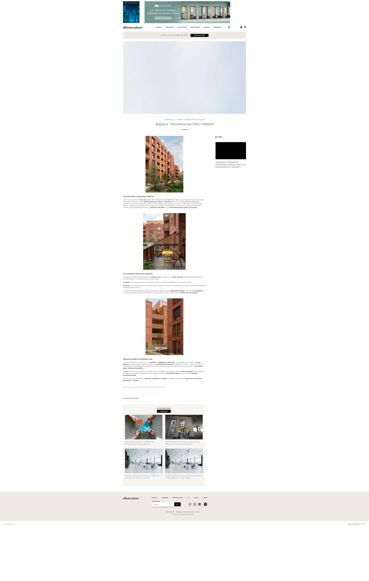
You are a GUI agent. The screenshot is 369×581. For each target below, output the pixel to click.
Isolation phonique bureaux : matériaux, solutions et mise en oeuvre (142, 477)
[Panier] (245, 27)
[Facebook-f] (190, 504)
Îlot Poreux (170, 200)
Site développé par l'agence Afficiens (357, 523)
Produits (206, 27)
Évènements (217, 27)
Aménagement (195, 27)
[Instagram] (194, 504)
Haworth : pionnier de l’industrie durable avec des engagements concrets (231, 164)
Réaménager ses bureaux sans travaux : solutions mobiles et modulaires (183, 443)
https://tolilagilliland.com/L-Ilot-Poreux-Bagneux (151, 387)
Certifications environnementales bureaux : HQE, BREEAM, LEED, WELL (183, 477)
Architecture (182, 27)
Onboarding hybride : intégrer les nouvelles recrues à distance (139, 443)
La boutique (169, 27)
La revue (158, 27)
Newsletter (156, 501)
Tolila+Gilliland (143, 200)
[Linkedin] (199, 504)
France (137, 398)
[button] (164, 411)
